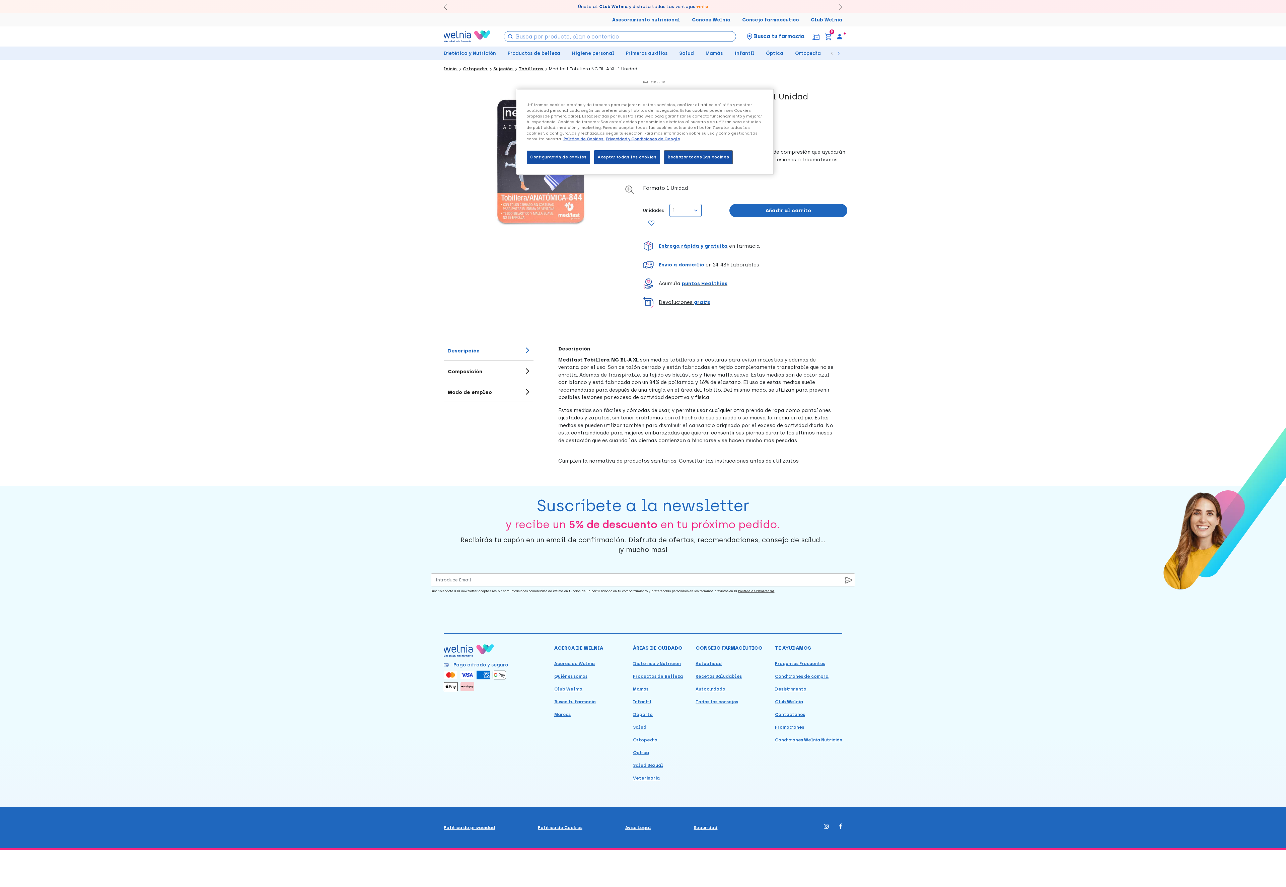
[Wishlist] (651, 223)
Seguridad (705, 827)
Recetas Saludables (719, 676)
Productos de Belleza (658, 676)
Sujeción (503, 68)
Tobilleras (531, 68)
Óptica (774, 53)
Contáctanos (790, 714)
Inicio (451, 68)
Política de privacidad (469, 827)
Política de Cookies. (583, 139)
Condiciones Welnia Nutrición (808, 739)
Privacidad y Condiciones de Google (643, 139)
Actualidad (709, 663)
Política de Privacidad (756, 591)
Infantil (744, 53)
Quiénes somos (570, 676)
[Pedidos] (815, 36)
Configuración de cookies (558, 157)
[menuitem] (839, 36)
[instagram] (826, 826)
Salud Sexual (648, 765)
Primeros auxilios (646, 53)
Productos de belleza (534, 53)
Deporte (643, 714)
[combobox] (620, 36)
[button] (745, 246)
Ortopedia (808, 53)
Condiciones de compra (802, 676)
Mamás (714, 53)
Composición (465, 372)
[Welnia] (467, 36)
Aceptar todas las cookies (627, 157)
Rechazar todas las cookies (698, 157)
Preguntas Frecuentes (800, 663)
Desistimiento (790, 689)
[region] (645, 132)
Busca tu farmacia (575, 701)
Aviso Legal (638, 827)
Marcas (562, 714)
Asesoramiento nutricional (646, 20)
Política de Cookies (560, 827)
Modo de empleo (470, 392)
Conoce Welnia (711, 20)
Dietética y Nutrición (470, 53)
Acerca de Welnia (574, 663)
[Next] (837, 6)
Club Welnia (826, 20)
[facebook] (840, 826)
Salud (686, 53)
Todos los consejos (717, 701)
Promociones (789, 727)
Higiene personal (593, 53)
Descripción (464, 351)
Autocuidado (710, 689)
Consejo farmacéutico (770, 20)
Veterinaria (646, 778)
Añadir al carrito (788, 211)
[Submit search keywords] (510, 36)
